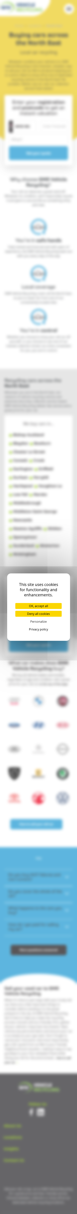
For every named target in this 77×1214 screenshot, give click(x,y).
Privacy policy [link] (38, 629)
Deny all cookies (38, 614)
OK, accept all (38, 606)
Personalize (38, 622)
